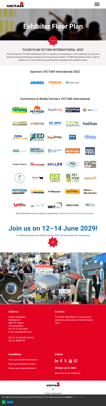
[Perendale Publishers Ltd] (37, 178)
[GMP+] (19, 150)
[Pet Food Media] (72, 178)
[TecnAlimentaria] (55, 191)
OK (4, 402)
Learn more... (78, 397)
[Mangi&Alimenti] (19, 164)
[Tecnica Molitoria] (72, 191)
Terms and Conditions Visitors (22, 364)
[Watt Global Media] (55, 205)
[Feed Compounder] (19, 137)
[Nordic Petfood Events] (19, 178)
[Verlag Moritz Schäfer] (90, 191)
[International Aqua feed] (90, 150)
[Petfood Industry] (19, 191)
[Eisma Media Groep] (37, 123)
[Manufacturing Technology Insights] (37, 164)
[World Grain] (72, 205)
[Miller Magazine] (55, 164)
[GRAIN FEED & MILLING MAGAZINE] (37, 150)
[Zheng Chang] (72, 82)
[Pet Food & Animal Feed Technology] (55, 178)
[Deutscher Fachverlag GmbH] (19, 123)
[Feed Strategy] (55, 137)
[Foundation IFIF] (72, 137)
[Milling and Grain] (72, 164)
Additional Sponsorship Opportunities (77, 213)
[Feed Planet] (37, 137)
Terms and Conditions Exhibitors (23, 359)
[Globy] (90, 137)
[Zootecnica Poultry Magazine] (90, 205)
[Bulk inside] (90, 110)
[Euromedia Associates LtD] (55, 123)
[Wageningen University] (37, 205)
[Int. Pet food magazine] (72, 150)
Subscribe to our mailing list (67, 373)
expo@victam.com (23, 332)
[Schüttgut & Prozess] (37, 191)
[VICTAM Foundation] (19, 205)
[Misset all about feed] (90, 164)
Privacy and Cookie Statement (22, 368)
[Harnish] (55, 150)
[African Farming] (19, 110)
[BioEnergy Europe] (72, 110)
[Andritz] (37, 82)
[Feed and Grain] (90, 123)
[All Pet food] (37, 110)
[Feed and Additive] (72, 123)
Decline (10, 402)
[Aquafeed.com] (55, 110)
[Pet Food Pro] (90, 178)
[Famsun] (55, 82)
